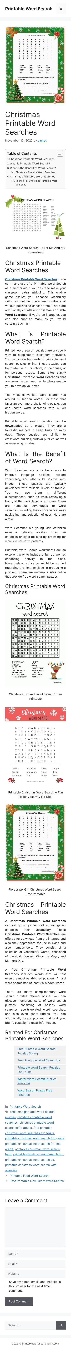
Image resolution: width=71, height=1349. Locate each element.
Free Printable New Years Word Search (37, 1181)
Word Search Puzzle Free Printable (34, 1093)
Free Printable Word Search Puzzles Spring (36, 1051)
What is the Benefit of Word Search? (33, 168)
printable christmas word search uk (29, 1159)
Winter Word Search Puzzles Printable (37, 1081)
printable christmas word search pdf (38, 1154)
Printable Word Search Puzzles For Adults (38, 1070)
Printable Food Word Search (29, 1175)
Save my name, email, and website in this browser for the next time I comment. (35, 1286)
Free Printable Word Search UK (38, 1060)
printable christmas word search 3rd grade (34, 1138)
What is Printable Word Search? (30, 163)
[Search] (61, 1325)
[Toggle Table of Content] (58, 154)
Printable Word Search (29, 8)
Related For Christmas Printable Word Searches (37, 182)
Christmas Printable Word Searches (31, 159)
